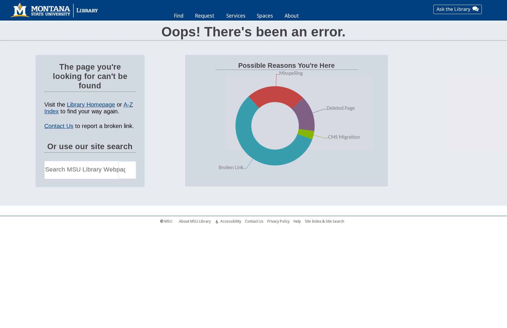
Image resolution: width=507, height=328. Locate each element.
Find (178, 15)
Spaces (265, 15)
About (292, 15)
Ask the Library (453, 9)
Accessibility (230, 221)
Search (127, 170)
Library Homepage (91, 104)
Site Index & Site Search (324, 221)
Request (204, 15)
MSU (168, 221)
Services (235, 15)
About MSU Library (195, 221)
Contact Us (58, 126)
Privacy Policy (278, 221)
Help (297, 221)
